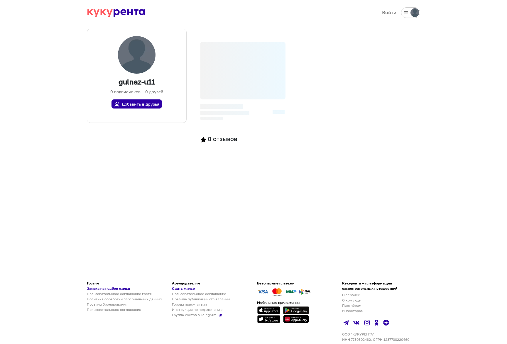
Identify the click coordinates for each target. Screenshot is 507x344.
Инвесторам (353, 311)
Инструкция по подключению (197, 309)
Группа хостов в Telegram (194, 315)
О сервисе (351, 295)
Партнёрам (351, 305)
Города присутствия (189, 304)
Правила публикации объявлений (201, 299)
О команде (351, 300)
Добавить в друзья (140, 103)
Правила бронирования (107, 304)
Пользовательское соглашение (114, 309)
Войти (389, 12)
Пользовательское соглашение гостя (119, 294)
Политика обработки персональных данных (124, 299)
